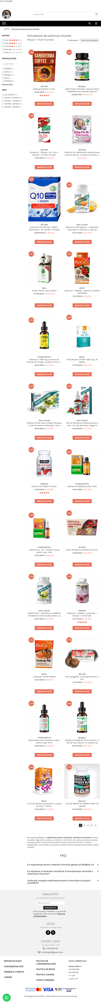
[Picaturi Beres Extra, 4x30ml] (44, 268)
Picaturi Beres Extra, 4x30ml (44, 290)
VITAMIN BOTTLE (44, 357)
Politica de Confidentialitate (46, 962)
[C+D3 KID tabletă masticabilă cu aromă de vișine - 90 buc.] (44, 781)
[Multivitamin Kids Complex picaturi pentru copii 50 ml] (44, 717)
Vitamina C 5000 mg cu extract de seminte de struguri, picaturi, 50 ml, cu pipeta (44, 360)
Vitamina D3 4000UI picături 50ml (82, 486)
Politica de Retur (45, 969)
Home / (7, 29)
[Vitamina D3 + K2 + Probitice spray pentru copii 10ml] (44, 527)
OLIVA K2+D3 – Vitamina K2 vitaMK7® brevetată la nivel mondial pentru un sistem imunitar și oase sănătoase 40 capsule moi (44, 614)
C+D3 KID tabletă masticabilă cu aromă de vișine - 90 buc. (44, 804)
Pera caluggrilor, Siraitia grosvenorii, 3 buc (82, 677)
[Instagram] (53, 932)
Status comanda (45, 980)
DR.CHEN (44, 86)
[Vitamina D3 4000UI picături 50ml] (82, 463)
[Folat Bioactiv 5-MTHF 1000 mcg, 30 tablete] (82, 334)
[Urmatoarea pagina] (95, 825)
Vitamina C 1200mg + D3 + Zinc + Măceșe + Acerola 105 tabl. (44, 153)
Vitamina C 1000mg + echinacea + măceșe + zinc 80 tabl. (82, 614)
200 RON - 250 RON (11, 107)
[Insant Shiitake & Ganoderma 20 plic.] (82, 527)
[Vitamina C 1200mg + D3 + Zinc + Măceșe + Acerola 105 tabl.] (44, 129)
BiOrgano (8, 75)
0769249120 (52, 948)
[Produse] (4, 24)
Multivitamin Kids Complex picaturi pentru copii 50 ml (44, 741)
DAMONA (8, 81)
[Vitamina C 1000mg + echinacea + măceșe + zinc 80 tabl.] (82, 590)
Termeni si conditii (14, 971)
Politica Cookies (45, 974)
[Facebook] (48, 932)
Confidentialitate (13, 966)
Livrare (8, 977)
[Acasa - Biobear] (15, 14)
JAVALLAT (82, 801)
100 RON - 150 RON (11, 101)
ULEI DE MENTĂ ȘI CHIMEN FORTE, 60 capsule (82, 804)
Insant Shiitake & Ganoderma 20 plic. (82, 550)
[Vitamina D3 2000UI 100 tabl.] (44, 463)
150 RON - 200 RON (11, 104)
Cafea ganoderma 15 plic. (44, 89)
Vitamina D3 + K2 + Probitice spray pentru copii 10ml (44, 551)
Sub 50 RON (9, 94)
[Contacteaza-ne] (90, 23)
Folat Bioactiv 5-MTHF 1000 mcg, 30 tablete (82, 360)
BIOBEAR (7, 68)
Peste (6, 40)
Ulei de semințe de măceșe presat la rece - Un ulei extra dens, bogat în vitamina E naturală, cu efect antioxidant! (82, 424)
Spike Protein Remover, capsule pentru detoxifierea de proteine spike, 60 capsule (82, 90)
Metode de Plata (12, 961)
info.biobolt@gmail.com (52, 952)
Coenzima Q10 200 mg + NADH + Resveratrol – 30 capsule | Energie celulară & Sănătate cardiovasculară (44, 228)
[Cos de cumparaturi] (96, 23)
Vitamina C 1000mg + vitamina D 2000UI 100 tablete (82, 291)
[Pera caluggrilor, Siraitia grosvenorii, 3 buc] (82, 654)
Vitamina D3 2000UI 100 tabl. (44, 486)
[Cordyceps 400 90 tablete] (44, 654)
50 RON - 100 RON (11, 97)
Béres (6, 78)
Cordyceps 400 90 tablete (44, 676)
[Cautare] (96, 14)
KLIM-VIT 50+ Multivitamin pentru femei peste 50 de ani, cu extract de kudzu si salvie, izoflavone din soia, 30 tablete (82, 153)
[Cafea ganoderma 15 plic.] (44, 66)
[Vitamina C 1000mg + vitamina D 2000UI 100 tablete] (82, 268)
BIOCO (7, 72)
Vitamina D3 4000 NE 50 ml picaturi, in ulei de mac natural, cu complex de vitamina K (82, 741)
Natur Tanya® (82, 224)
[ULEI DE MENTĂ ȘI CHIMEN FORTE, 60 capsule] (82, 781)
